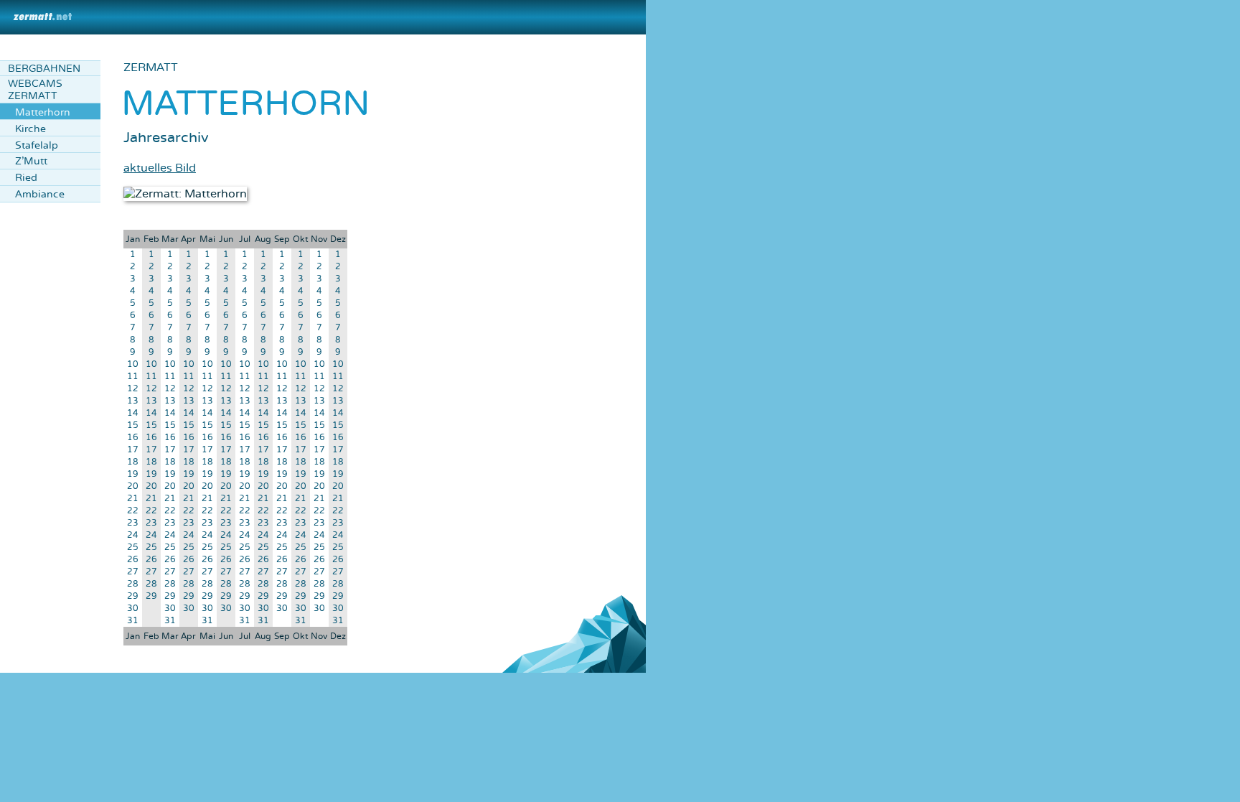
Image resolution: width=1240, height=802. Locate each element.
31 (132, 620)
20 (132, 486)
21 (132, 498)
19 (132, 474)
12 (132, 388)
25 (132, 547)
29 (132, 596)
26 (132, 559)
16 (132, 437)
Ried (26, 178)
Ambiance (40, 194)
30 (132, 608)
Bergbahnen (44, 68)
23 (132, 523)
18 (132, 462)
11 (132, 376)
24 (132, 535)
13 (132, 401)
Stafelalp (36, 145)
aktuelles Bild (159, 168)
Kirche (30, 129)
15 (132, 425)
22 (132, 510)
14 (132, 413)
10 (132, 364)
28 (132, 584)
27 (132, 571)
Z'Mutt (31, 161)
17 (132, 449)
